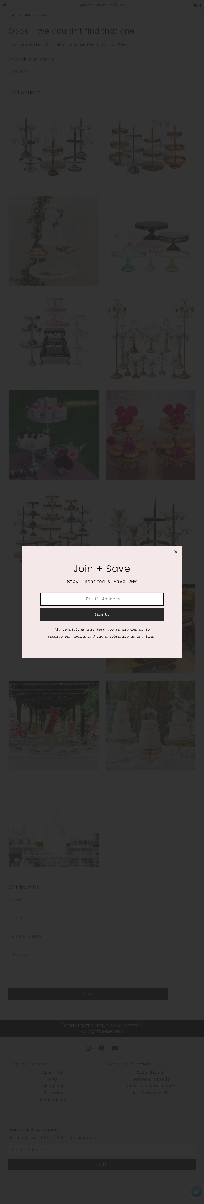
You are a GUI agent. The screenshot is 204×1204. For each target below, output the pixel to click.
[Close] (176, 552)
